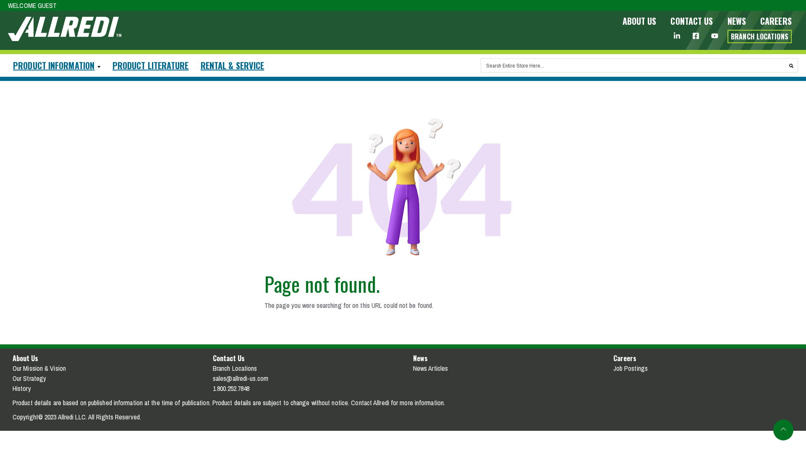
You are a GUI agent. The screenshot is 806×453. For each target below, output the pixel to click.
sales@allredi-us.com (240, 378)
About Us (640, 21)
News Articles (430, 368)
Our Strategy (29, 378)
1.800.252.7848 (231, 388)
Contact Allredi (370, 402)
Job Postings (630, 368)
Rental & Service (232, 65)
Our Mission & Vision (39, 368)
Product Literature (151, 65)
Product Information (53, 65)
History (22, 388)
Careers (776, 21)
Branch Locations (235, 368)
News (736, 21)
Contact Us (691, 21)
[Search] (791, 65)
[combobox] (633, 65)
